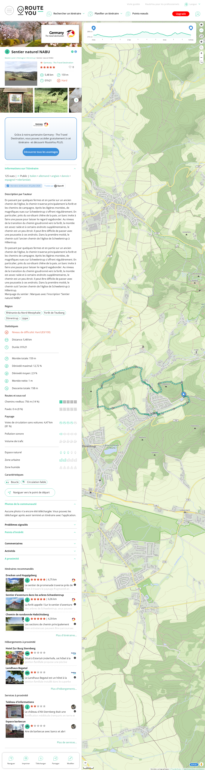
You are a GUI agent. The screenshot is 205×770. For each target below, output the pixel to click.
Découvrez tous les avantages (41, 152)
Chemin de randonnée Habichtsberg (27, 614)
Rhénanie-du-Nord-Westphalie (23, 312)
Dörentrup (31, 58)
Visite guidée (133, 4)
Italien (33, 176)
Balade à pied (10, 58)
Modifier (70, 763)
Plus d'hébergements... (64, 688)
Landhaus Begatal (16, 668)
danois (65, 176)
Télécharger (41, 763)
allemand (44, 176)
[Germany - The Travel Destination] (60, 38)
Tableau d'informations (20, 702)
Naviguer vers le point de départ (31, 492)
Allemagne (21, 58)
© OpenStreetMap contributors (193, 769)
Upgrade (181, 13)
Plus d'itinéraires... (66, 635)
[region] (143, 395)
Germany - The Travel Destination (58, 62)
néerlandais (24, 179)
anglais (55, 176)
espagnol (10, 179)
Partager (55, 763)
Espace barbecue (16, 721)
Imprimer (26, 763)
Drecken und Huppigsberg (21, 575)
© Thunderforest (175, 769)
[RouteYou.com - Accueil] (30, 10)
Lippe (25, 318)
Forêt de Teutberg (54, 312)
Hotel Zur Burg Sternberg (20, 648)
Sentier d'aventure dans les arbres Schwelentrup (35, 595)
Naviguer (11, 763)
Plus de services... (67, 742)
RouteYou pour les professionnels (162, 4)
